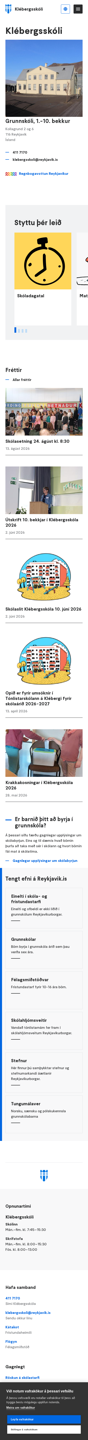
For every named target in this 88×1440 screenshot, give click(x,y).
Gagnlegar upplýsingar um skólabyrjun (45, 860)
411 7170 (20, 152)
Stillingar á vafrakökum (24, 1429)
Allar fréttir (22, 379)
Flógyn (17, 1344)
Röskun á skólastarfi (22, 1377)
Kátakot (18, 1330)
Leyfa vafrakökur (22, 1419)
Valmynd (78, 9)
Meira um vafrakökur (20, 1407)
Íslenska (65, 9)
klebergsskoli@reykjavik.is (35, 159)
